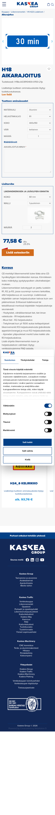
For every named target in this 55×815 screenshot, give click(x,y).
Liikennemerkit (26, 604)
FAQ (26, 622)
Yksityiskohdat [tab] (27, 360)
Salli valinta (27, 451)
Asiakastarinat (26, 580)
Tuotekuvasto (26, 627)
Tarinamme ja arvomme (26, 578)
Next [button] (52, 41)
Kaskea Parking (26, 676)
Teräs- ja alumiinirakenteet (26, 648)
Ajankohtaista (26, 583)
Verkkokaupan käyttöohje (26, 683)
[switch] (48, 414)
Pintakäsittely (26, 653)
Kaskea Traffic (26, 671)
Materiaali (10, 109)
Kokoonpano (26, 655)
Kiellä (27, 459)
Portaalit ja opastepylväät (26, 609)
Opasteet (26, 606)
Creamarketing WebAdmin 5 (33, 728)
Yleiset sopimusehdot (26, 632)
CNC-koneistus (26, 645)
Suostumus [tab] (9, 360)
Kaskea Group (26, 669)
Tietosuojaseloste (26, 687)
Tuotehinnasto (26, 629)
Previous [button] (3, 41)
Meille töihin (26, 585)
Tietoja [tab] (45, 360)
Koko (6, 123)
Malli (7, 203)
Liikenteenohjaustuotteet (26, 611)
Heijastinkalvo (12, 116)
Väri (6, 129)
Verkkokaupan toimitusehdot (26, 681)
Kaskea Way (26, 617)
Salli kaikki (27, 442)
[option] (27, 41)
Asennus (26, 619)
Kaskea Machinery (26, 674)
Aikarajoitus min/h (14, 147)
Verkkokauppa (26, 601)
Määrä (7, 136)
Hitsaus (26, 650)
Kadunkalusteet (26, 614)
